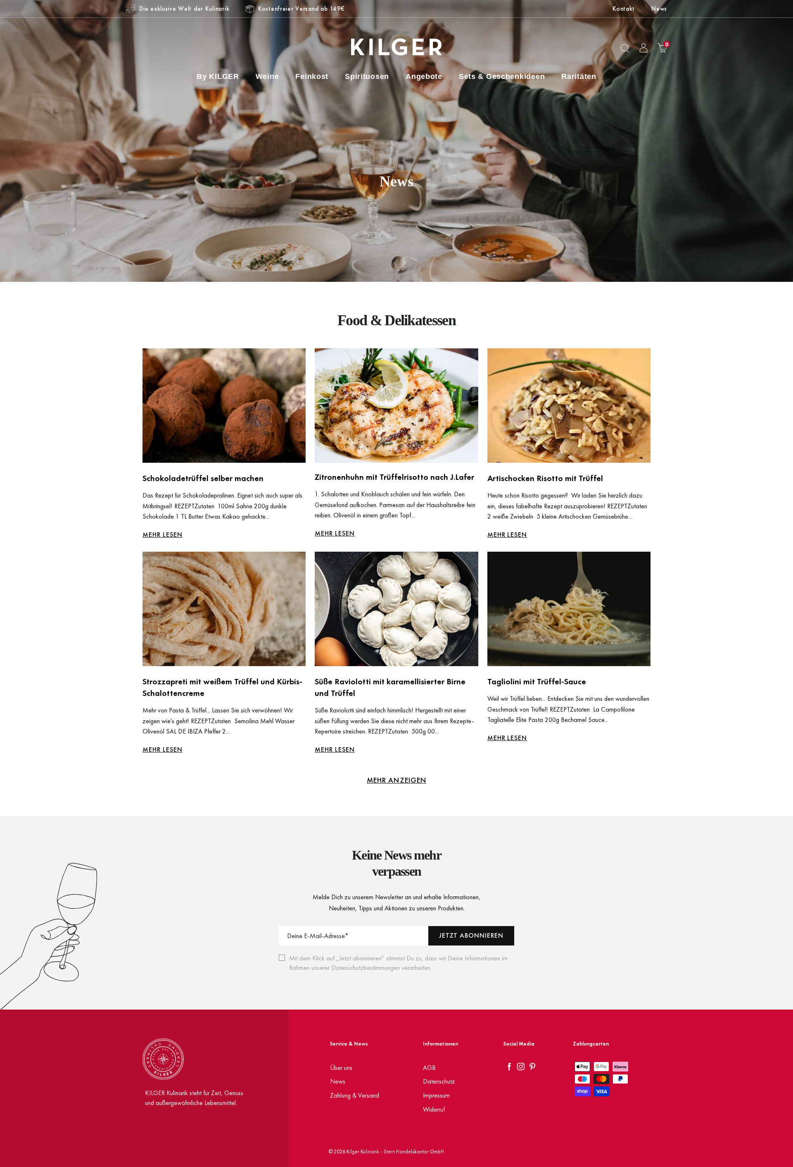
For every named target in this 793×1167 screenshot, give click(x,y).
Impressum (436, 1095)
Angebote (424, 76)
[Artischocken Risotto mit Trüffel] (569, 405)
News (659, 8)
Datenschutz (439, 1081)
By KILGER (218, 76)
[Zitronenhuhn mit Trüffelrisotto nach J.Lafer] (396, 405)
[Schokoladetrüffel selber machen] (224, 405)
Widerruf (434, 1109)
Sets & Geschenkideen (502, 76)
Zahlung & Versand (354, 1095)
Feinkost (311, 76)
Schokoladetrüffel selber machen (203, 478)
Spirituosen (367, 76)
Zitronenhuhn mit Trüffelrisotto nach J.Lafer (394, 477)
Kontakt (624, 8)
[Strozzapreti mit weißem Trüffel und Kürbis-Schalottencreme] (224, 609)
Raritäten (578, 76)
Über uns (341, 1067)
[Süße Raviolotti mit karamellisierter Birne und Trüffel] (396, 609)
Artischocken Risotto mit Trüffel (545, 478)
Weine (267, 76)
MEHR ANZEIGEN (396, 780)
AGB (429, 1067)
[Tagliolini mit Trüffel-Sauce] (569, 609)
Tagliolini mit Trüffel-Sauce (536, 681)
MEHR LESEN (162, 534)
